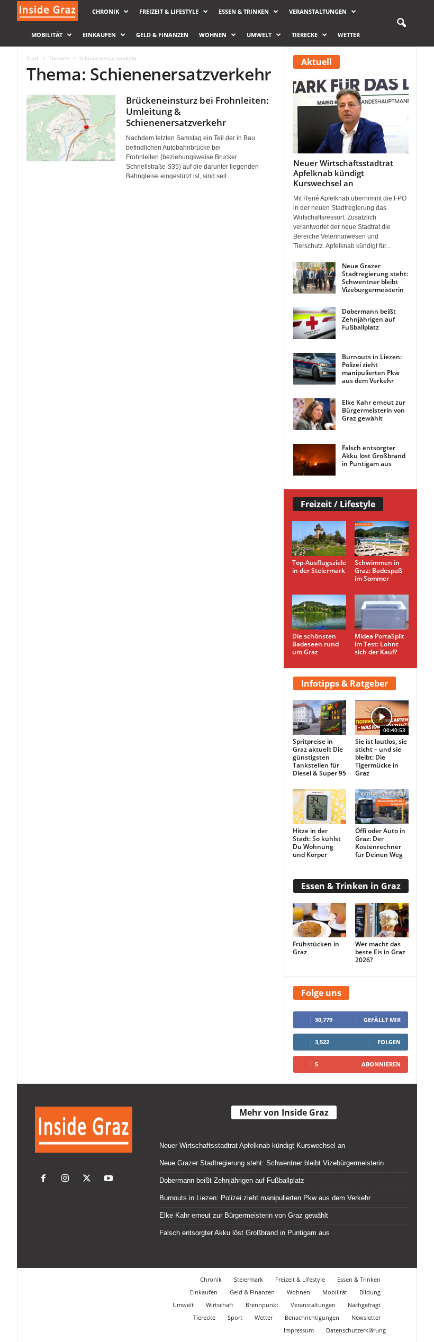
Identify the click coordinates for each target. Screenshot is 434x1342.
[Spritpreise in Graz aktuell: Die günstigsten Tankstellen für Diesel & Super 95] (320, 717)
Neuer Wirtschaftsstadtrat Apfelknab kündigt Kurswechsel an (343, 173)
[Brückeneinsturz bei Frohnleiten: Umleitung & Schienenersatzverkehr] (70, 128)
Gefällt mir (382, 1020)
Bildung (370, 1292)
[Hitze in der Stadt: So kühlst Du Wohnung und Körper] (320, 806)
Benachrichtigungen (312, 1317)
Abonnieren (381, 1064)
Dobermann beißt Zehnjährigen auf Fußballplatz (369, 319)
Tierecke (305, 35)
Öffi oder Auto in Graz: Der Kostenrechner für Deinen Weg (380, 842)
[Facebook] (46, 1179)
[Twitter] (89, 1179)
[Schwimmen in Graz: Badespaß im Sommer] (382, 538)
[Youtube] (110, 1179)
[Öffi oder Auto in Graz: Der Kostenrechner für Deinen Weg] (382, 806)
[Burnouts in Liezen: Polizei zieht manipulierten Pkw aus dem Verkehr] (314, 369)
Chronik (105, 11)
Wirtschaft (219, 1305)
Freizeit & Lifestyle (168, 11)
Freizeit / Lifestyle (338, 504)
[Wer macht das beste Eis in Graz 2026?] (382, 920)
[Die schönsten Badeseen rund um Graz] (319, 612)
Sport (235, 1317)
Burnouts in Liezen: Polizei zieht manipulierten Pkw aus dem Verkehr (372, 368)
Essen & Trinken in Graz (351, 886)
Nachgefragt (364, 1305)
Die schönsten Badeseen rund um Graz (315, 644)
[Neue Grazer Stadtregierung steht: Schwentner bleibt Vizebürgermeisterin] (314, 278)
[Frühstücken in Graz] (320, 920)
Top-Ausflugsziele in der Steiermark (319, 566)
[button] (401, 23)
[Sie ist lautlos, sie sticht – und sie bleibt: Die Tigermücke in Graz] (382, 717)
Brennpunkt (262, 1305)
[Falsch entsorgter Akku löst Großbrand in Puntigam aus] (314, 460)
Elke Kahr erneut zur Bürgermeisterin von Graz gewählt (373, 410)
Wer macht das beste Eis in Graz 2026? (380, 951)
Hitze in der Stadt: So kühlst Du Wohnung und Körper (317, 842)
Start (32, 58)
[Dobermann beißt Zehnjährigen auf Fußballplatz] (314, 323)
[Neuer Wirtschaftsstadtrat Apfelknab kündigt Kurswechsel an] (351, 116)
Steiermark (248, 1279)
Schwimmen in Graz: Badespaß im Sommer (378, 570)
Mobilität (46, 35)
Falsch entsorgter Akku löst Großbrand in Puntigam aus (373, 455)
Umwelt (259, 35)
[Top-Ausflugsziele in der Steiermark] (319, 538)
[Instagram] (67, 1179)
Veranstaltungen (318, 11)
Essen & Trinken (244, 11)
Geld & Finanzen (162, 35)
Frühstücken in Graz (316, 947)
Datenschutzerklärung (356, 1330)
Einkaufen (99, 35)
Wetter (349, 35)
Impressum (299, 1330)
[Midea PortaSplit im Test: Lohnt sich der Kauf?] (382, 612)
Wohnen (213, 35)
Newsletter (366, 1317)
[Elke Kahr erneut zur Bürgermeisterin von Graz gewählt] (314, 414)
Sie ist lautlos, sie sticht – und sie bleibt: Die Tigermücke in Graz (381, 757)
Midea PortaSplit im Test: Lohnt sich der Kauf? (379, 644)
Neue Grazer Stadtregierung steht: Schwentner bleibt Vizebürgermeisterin (375, 277)
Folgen (389, 1042)
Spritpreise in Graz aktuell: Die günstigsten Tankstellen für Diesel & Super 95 (319, 757)
